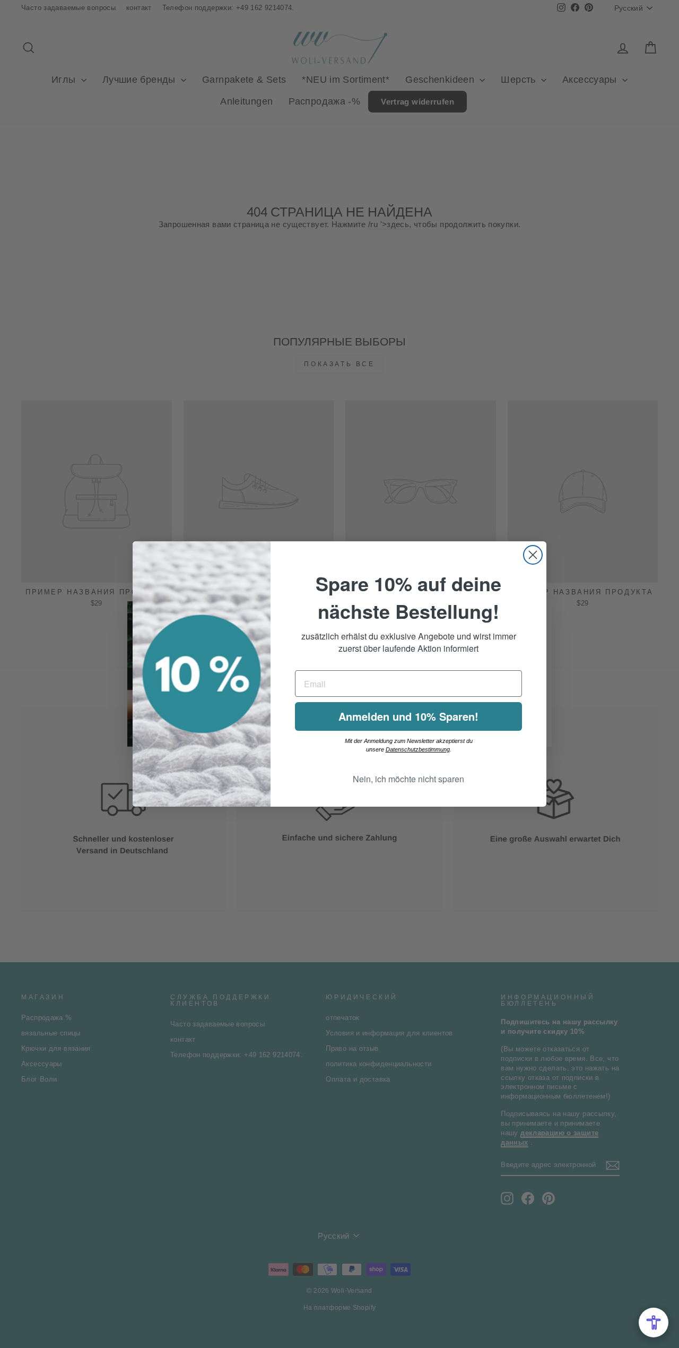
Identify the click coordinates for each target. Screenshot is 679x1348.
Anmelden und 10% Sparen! (408, 716)
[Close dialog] (533, 555)
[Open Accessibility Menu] (653, 1322)
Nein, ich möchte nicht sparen (408, 779)
